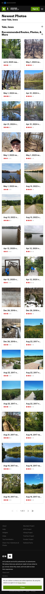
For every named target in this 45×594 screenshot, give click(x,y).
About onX (5, 572)
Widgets (5, 532)
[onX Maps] (7, 558)
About (4, 526)
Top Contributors (7, 539)
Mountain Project (28, 526)
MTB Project (27, 529)
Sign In (35, 9)
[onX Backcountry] (9, 3)
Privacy (33, 591)
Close (22, 587)
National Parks (28, 543)
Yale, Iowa (8, 26)
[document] (22, 584)
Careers (5, 576)
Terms (27, 591)
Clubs (4, 536)
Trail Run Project (28, 536)
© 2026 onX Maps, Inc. (16, 591)
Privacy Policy (22, 583)
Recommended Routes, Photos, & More (21, 33)
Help (4, 529)
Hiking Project (27, 532)
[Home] (11, 9)
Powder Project (28, 539)
